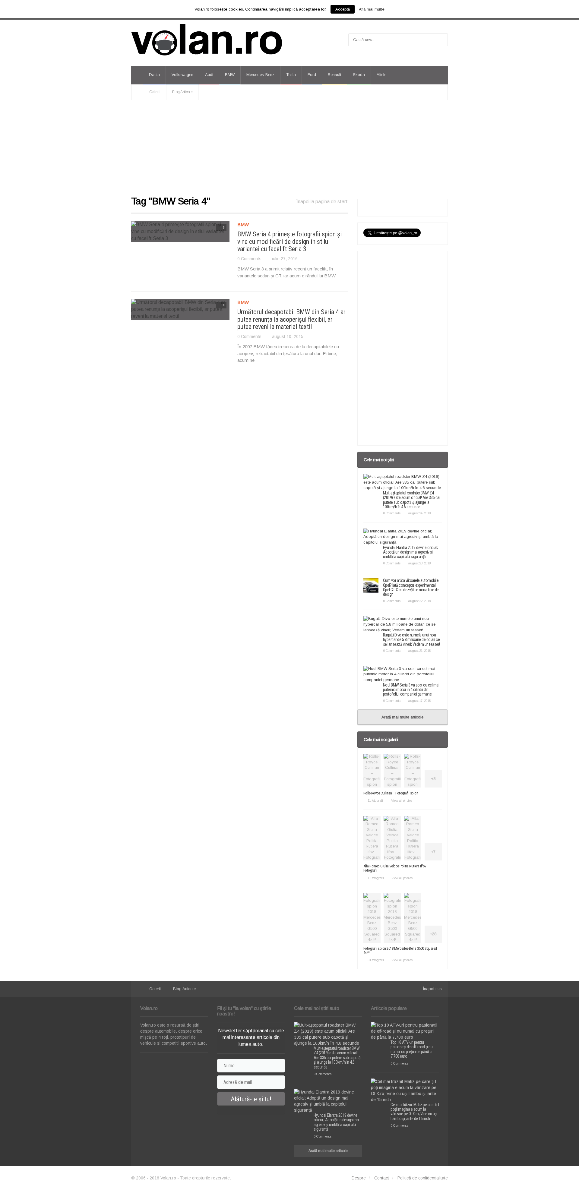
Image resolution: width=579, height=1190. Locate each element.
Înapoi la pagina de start (322, 201)
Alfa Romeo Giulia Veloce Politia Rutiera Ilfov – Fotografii (396, 868)
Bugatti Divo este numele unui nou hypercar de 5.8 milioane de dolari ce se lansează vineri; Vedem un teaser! (411, 640)
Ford (312, 74)
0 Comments (249, 258)
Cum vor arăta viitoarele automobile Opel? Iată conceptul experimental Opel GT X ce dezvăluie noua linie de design (411, 587)
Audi (209, 74)
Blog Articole (182, 92)
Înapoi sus (432, 988)
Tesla (291, 74)
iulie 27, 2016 (285, 258)
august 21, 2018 (419, 650)
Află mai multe (371, 9)
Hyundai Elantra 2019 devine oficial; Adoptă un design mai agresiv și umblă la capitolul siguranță (410, 552)
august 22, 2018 (419, 601)
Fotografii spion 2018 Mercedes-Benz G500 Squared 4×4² (400, 950)
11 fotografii (376, 800)
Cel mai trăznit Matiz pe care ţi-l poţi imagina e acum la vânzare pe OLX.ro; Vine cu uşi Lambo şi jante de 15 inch (415, 1111)
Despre (359, 1178)
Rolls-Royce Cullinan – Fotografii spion (390, 793)
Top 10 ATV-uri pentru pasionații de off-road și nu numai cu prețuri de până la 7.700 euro (411, 1049)
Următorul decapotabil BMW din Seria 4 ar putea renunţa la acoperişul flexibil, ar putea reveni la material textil (291, 319)
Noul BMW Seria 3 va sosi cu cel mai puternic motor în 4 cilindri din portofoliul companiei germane (411, 690)
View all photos (401, 800)
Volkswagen (182, 74)
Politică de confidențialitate (422, 1178)
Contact (381, 1178)
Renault (334, 74)
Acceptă (342, 9)
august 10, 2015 (287, 336)
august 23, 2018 (419, 563)
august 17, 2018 (419, 700)
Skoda (359, 74)
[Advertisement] (289, 148)
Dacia (154, 74)
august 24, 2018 (419, 513)
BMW (230, 74)
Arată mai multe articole (402, 717)
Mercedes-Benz (260, 74)
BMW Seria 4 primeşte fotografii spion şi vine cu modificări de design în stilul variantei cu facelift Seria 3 (289, 241)
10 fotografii (376, 878)
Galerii (154, 92)
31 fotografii (376, 960)
